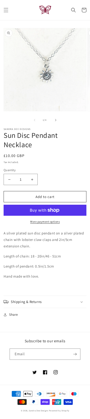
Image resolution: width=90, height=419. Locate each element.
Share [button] (13, 314)
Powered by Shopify (59, 410)
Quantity (10, 170)
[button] (6, 10)
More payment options (45, 221)
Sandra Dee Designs (38, 410)
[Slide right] (55, 120)
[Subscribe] (75, 354)
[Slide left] (34, 120)
